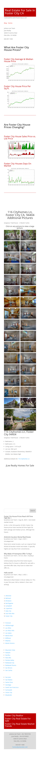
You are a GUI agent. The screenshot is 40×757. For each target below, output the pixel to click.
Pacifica (7, 655)
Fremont (8, 623)
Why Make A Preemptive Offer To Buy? (18, 554)
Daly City (8, 611)
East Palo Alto (10, 613)
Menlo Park (9, 636)
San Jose (8, 677)
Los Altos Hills (9, 630)
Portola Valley (9, 660)
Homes (10, 23)
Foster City (9, 616)
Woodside (8, 695)
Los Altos (8, 628)
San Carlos (8, 670)
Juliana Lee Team (11, 520)
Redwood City (9, 663)
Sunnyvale (8, 690)
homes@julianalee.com (20, 747)
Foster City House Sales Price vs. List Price (20, 137)
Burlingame (9, 603)
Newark (7, 653)
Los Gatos (8, 633)
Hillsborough (9, 625)
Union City (8, 692)
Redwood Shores (10, 665)
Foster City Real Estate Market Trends (20, 724)
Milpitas (8, 641)
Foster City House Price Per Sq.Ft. (17, 87)
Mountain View (10, 650)
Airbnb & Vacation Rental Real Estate (17, 537)
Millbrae (8, 638)
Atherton (8, 596)
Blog (5, 23)
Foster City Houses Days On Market (17, 164)
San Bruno (8, 668)
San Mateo (8, 680)
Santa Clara (9, 682)
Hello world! (8, 573)
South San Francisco (11, 687)
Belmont (8, 598)
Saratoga (8, 685)
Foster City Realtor (14, 715)
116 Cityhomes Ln (24, 459)
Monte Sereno (9, 643)
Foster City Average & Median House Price (18, 60)
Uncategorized (8, 541)
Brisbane (8, 601)
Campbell (9, 606)
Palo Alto (8, 658)
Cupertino (9, 608)
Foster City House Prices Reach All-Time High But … (18, 517)
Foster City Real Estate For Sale (18, 719)
